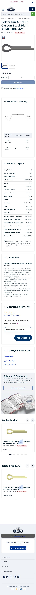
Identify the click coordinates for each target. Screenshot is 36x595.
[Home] (11, 9)
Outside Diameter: (10, 193)
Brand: (6, 183)
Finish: (6, 199)
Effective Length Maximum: (13, 216)
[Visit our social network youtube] (7, 577)
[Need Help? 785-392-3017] (33, 3)
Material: (7, 203)
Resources (9, 356)
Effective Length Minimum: (12, 219)
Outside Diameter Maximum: (13, 222)
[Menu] (3, 10)
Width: (6, 186)
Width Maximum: (9, 209)
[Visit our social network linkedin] (18, 577)
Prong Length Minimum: (12, 232)
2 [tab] (14, 454)
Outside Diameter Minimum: (13, 226)
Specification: (8, 236)
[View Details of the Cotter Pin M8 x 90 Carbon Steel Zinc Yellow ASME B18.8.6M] (16, 431)
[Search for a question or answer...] (18, 329)
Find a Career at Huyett (18, 548)
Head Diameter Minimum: (12, 229)
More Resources (9, 365)
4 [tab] (22, 454)
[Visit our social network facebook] (4, 577)
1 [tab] (10, 454)
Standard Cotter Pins (23, 18)
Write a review (15, 315)
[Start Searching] (33, 14)
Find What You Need (18, 388)
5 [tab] (26, 454)
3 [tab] (18, 454)
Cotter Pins (10, 18)
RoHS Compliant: (9, 176)
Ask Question (23, 338)
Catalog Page (10, 361)
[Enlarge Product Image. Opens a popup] (20, 441)
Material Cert (20, 88)
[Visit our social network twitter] (11, 577)
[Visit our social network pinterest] (15, 577)
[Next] (33, 420)
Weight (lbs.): (8, 170)
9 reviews (7, 315)
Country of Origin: (9, 173)
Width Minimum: (9, 213)
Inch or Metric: (8, 196)
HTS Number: (8, 180)
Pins (2, 18)
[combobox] (18, 14)
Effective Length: (9, 189)
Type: (5, 206)
